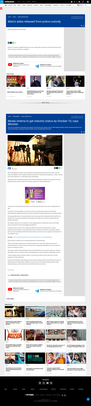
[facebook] (9, 43)
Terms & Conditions (57, 394)
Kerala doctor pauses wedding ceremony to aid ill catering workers (34, 346)
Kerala (27, 318)
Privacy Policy (48, 394)
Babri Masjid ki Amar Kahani (15, 92)
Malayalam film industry (15, 275)
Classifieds (28, 1)
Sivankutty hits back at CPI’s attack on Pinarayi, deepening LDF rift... (75, 323)
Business (36, 5)
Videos (8, 88)
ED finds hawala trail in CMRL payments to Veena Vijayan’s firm (76, 369)
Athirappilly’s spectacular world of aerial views (34, 369)
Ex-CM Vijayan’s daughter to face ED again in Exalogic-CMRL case (76, 346)
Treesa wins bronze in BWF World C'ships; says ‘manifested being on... (74, 92)
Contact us (42, 394)
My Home (10, 5)
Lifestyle (62, 5)
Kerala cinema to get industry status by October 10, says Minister (43, 122)
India (15, 5)
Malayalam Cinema (24, 275)
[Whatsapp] (13, 43)
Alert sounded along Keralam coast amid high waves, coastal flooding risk (30, 237)
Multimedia (68, 5)
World (19, 5)
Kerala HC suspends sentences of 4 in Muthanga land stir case (56, 346)
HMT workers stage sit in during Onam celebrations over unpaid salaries (55, 323)
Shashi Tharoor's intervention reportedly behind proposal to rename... (14, 369)
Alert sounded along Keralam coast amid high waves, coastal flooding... (34, 323)
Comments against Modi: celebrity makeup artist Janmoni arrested (55, 369)
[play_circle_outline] (16, 81)
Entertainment (48, 5)
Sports (41, 5)
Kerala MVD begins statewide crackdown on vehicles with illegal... (14, 346)
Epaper (19, 1)
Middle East (30, 5)
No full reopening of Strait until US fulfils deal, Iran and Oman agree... (55, 92)
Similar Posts (8, 304)
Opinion (24, 5)
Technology (56, 5)
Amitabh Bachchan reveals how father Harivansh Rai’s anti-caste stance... (35, 92)
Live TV (23, 1)
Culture (72, 389)
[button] (2, 2)
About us (37, 394)
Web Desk (14, 169)
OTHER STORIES (10, 74)
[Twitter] (11, 43)
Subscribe (34, 1)
